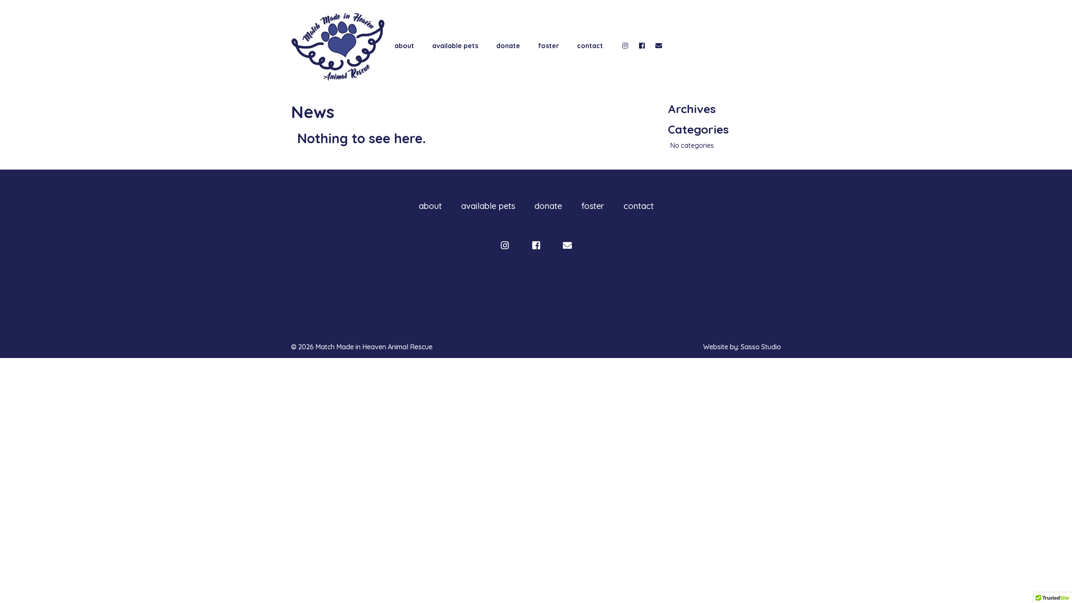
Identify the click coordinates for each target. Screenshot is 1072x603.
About (404, 45)
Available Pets (455, 45)
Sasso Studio (761, 347)
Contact (590, 45)
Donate (508, 45)
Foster (548, 45)
